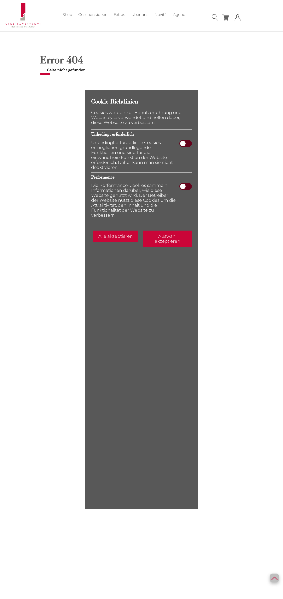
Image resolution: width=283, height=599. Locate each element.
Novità (161, 14)
